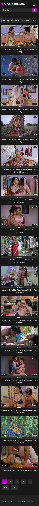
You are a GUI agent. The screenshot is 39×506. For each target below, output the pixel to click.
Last (14, 487)
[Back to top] (32, 499)
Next (5, 487)
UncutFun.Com (14, 4)
